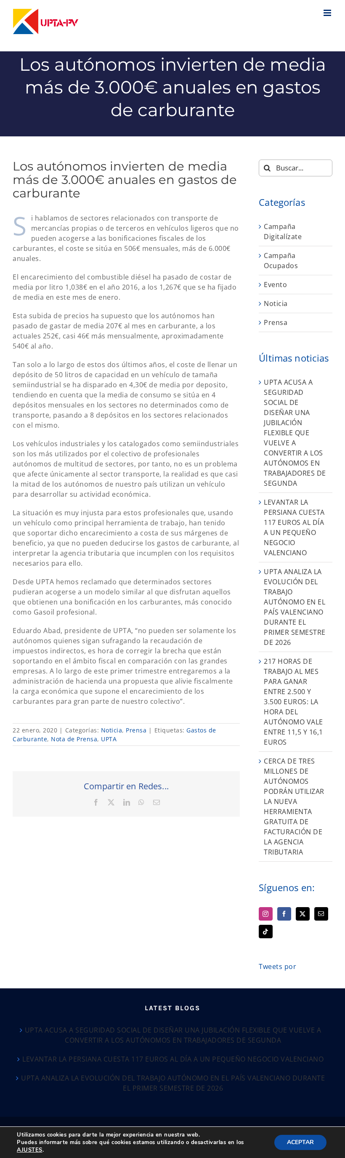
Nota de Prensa (74, 739)
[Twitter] (303, 914)
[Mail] (321, 914)
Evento (275, 284)
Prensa (136, 730)
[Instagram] (266, 914)
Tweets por (277, 966)
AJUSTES (29, 1150)
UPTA (109, 739)
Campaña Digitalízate (283, 231)
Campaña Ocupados (281, 260)
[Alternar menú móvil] (328, 12)
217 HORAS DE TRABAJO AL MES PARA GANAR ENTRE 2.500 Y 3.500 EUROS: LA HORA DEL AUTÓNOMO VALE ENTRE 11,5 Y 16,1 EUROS (293, 702)
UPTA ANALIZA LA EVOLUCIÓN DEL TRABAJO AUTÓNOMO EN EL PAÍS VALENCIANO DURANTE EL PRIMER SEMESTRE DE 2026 (173, 1083)
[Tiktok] (266, 931)
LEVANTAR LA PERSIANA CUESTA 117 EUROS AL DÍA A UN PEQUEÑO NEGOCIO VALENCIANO (173, 1059)
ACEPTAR (300, 1142)
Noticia (111, 730)
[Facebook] (284, 914)
